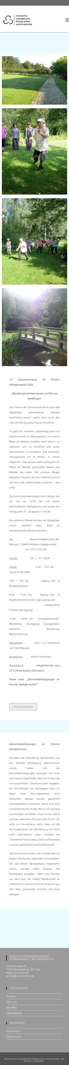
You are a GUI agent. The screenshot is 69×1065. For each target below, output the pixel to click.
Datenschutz (13, 1036)
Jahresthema (14, 1013)
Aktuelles (11, 1007)
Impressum (13, 1031)
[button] (23, 707)
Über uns (11, 1001)
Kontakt (10, 996)
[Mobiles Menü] (67, 20)
